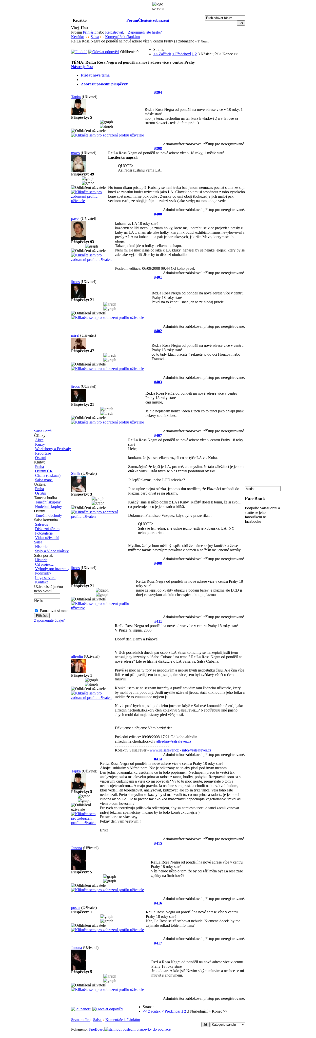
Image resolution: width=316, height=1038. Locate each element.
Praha (39, 466)
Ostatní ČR (44, 471)
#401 (158, 277)
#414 (158, 759)
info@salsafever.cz (196, 750)
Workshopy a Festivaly (53, 449)
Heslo (38, 600)
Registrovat (114, 32)
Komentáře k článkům (122, 37)
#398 (158, 148)
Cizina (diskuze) (47, 475)
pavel (75, 218)
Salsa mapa (44, 480)
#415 (158, 843)
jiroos (75, 282)
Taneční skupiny (48, 502)
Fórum (132, 20)
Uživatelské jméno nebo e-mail (48, 588)
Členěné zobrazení (153, 20)
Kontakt (41, 582)
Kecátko (77, 37)
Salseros (41, 524)
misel (75, 335)
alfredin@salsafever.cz (173, 741)
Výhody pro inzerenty (52, 569)
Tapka (76, 97)
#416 (158, 903)
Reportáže (43, 453)
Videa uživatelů (47, 538)
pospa (75, 907)
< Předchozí (181, 54)
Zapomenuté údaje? (49, 620)
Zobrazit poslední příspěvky (104, 84)
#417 (158, 943)
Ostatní (40, 458)
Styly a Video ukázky (52, 551)
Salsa (38, 542)
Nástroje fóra (82, 67)
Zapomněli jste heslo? (145, 32)
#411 (158, 621)
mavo (75, 153)
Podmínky (43, 573)
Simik (75, 473)
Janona (76, 848)
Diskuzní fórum (47, 529)
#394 (158, 92)
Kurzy (40, 444)
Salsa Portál (43, 431)
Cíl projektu (44, 564)
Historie (41, 546)
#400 (158, 214)
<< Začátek (162, 54)
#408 (158, 563)
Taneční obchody (48, 515)
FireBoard (96, 1029)
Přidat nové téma (95, 75)
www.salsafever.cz (164, 750)
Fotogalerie (44, 533)
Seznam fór (80, 1020)
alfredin (77, 656)
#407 (158, 435)
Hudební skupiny (48, 506)
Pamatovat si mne (53, 611)
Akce (39, 440)
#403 (158, 382)
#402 (158, 331)
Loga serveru (45, 578)
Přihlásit (89, 32)
